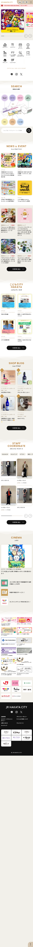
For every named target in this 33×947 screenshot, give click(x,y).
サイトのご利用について (22, 719)
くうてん (12, 122)
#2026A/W (5, 454)
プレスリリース (20, 723)
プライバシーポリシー (21, 716)
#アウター (22, 454)
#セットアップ (14, 454)
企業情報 (3, 716)
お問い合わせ (4, 723)
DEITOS (12, 98)
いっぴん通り (20, 122)
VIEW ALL (16, 269)
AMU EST (20, 98)
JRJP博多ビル (28, 98)
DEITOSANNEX (5, 98)
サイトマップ (4, 725)
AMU (4, 122)
